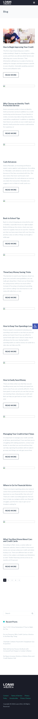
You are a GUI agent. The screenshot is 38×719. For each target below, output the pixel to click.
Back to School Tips (11, 218)
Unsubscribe (14, 698)
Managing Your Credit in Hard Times (18, 434)
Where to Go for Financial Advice (17, 485)
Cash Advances (9, 162)
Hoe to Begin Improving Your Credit (18, 47)
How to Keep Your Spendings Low (17, 326)
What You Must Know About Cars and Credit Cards (17, 540)
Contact (6, 695)
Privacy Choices (25, 698)
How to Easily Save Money (14, 380)
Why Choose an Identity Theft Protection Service (16, 104)
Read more (10, 75)
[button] (35, 326)
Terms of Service (16, 695)
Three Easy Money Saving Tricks (17, 272)
